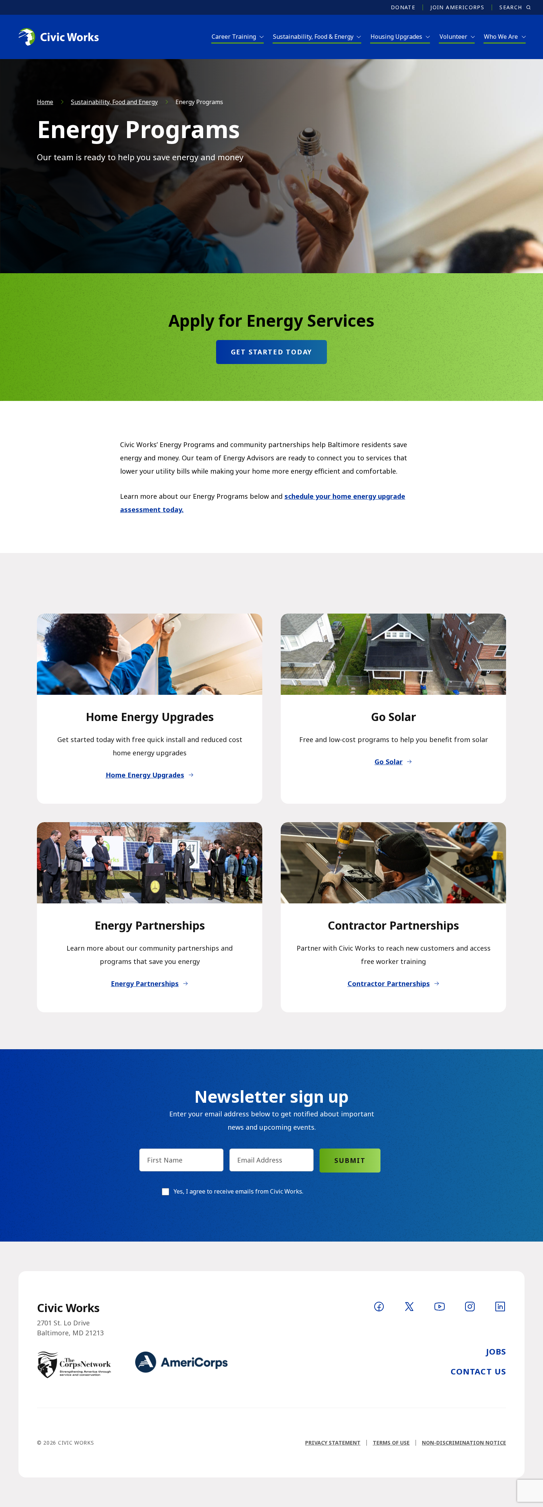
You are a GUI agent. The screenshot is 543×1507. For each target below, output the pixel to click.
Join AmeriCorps (457, 7)
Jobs (496, 1351)
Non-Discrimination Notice (464, 1442)
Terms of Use (391, 1442)
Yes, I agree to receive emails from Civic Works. (238, 1191)
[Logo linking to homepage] (58, 37)
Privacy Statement (333, 1442)
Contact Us (478, 1371)
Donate (403, 7)
